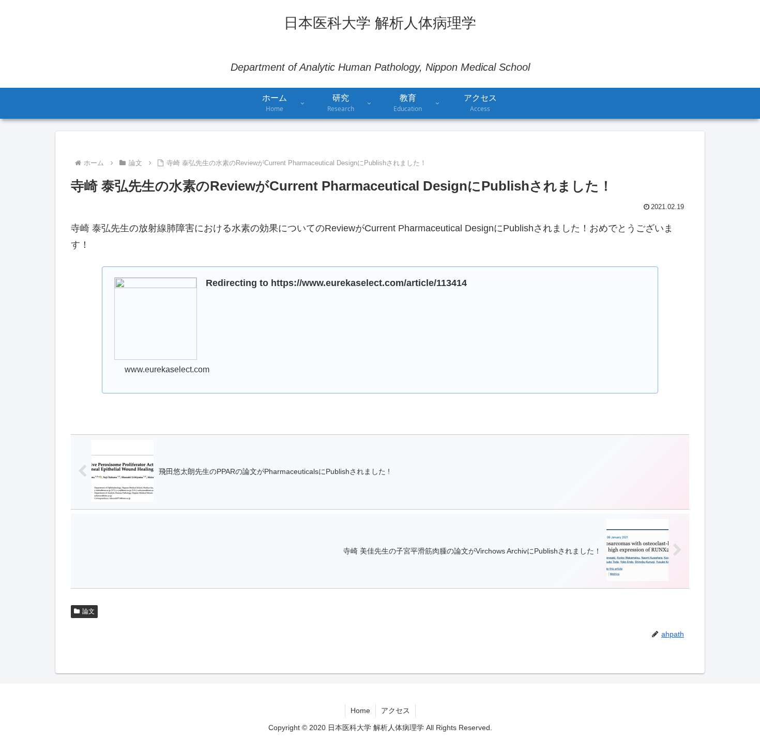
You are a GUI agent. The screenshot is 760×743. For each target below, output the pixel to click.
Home (360, 710)
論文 (88, 611)
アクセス (395, 710)
